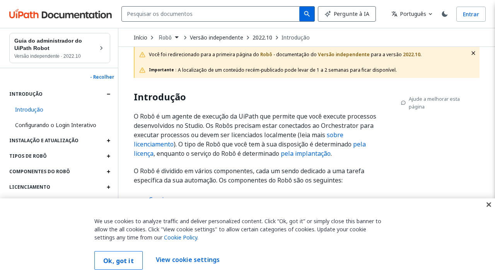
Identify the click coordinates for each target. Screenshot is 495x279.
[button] (59, 109)
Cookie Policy (180, 237)
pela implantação (306, 153)
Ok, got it (118, 260)
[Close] (488, 204)
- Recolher (102, 77)
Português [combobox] (408, 14)
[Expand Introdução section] (108, 94)
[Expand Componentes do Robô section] (108, 171)
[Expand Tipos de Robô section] (108, 156)
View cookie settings (188, 259)
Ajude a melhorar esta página (434, 102)
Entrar (471, 14)
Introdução (296, 37)
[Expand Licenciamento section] (108, 187)
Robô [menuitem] (165, 37)
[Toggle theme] (444, 14)
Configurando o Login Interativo (55, 125)
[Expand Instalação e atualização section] (108, 140)
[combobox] (212, 14)
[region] (247, 238)
